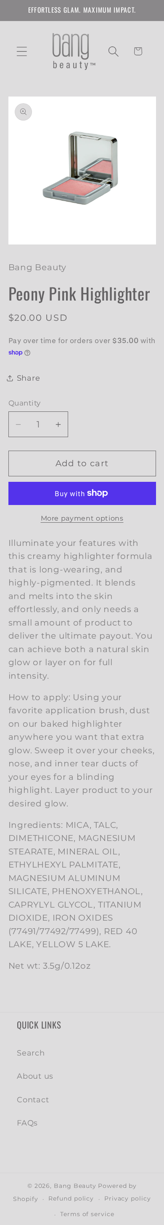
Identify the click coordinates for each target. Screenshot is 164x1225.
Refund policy (71, 1198)
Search (31, 1053)
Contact (33, 1099)
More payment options (82, 518)
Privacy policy (127, 1198)
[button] (22, 51)
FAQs (27, 1123)
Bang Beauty (75, 1186)
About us (35, 1076)
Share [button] (28, 378)
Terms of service (87, 1214)
